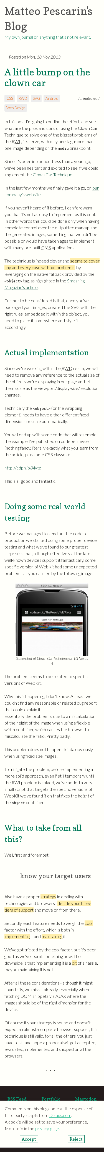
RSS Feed (17, 1099)
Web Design (16, 108)
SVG (36, 98)
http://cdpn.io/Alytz (22, 467)
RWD (23, 98)
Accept (29, 1139)
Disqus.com (60, 1115)
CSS (9, 98)
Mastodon (86, 1099)
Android (51, 98)
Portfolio (51, 1099)
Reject (76, 1139)
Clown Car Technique (52, 174)
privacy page (47, 1128)
